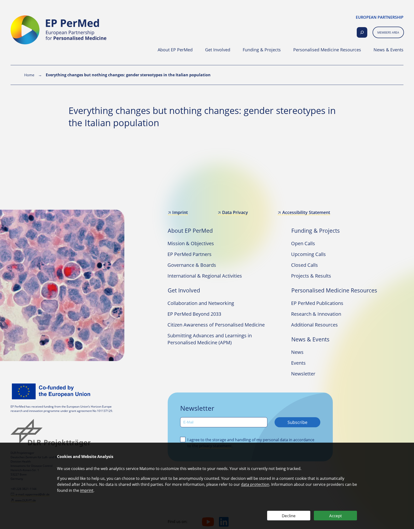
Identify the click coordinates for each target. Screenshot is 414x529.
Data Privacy (235, 212)
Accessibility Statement (306, 212)
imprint (86, 490)
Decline (289, 515)
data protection (255, 484)
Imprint (180, 212)
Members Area (388, 32)
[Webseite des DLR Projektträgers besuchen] (52, 433)
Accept (335, 515)
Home (29, 74)
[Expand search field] (362, 32)
